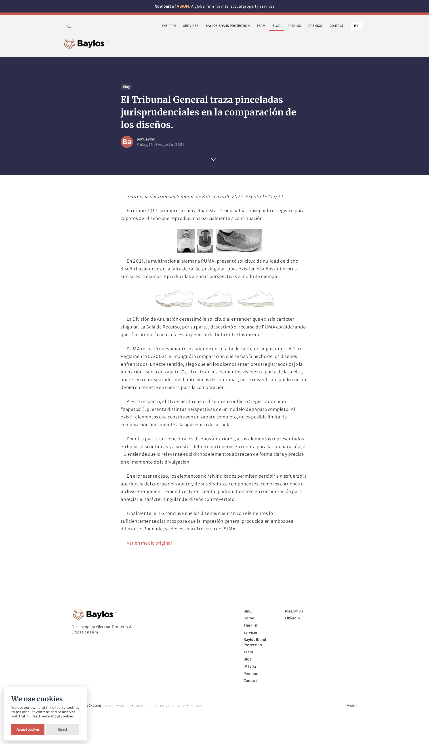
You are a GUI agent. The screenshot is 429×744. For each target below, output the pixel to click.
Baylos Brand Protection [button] (228, 25)
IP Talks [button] (294, 25)
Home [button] (249, 618)
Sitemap (195, 706)
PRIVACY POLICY (173, 706)
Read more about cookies (53, 716)
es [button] (356, 25)
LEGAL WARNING (118, 706)
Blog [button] (276, 25)
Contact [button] (337, 25)
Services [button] (191, 25)
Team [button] (261, 25)
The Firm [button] (169, 25)
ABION (183, 6)
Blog (126, 87)
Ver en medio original (149, 543)
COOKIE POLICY (146, 706)
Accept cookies (28, 729)
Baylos (149, 139)
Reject (62, 729)
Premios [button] (315, 25)
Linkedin (292, 618)
